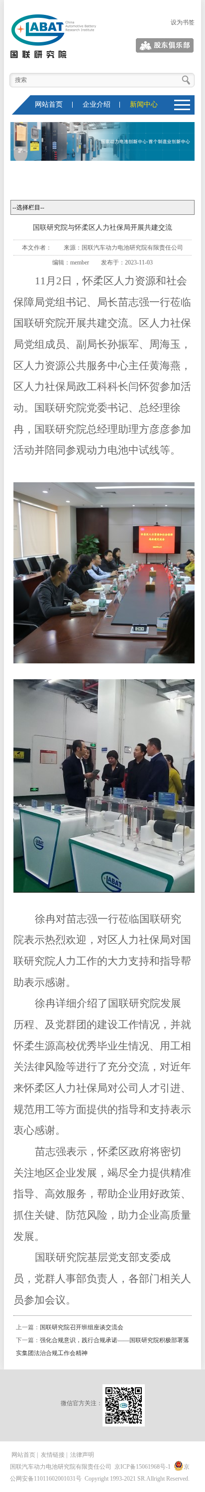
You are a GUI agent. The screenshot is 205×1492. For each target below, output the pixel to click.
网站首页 (49, 104)
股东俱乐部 (180, 45)
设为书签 (183, 22)
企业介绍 (96, 104)
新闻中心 (144, 104)
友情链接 (53, 1454)
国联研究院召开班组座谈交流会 (81, 1327)
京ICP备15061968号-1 (142, 1466)
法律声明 (82, 1454)
